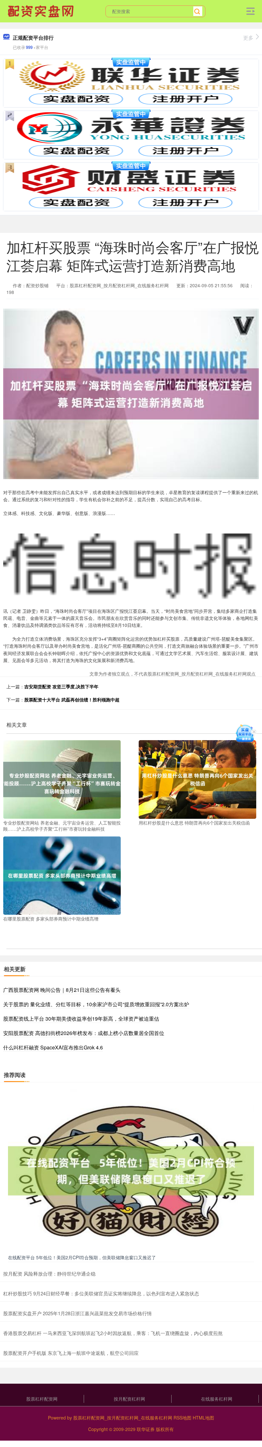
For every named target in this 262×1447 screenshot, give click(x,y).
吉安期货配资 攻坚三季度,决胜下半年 (61, 686)
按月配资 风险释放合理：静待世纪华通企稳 (49, 1273)
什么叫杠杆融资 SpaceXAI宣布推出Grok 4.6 (53, 1047)
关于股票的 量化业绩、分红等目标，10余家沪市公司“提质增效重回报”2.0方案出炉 (96, 1004)
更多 (248, 37)
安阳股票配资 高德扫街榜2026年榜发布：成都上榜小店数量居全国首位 (83, 1033)
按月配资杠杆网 (129, 1399)
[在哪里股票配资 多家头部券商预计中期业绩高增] (62, 875)
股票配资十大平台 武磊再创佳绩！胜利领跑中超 (71, 699)
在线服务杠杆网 (216, 1399)
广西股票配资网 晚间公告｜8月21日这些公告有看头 (61, 989)
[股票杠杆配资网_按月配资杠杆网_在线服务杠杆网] (41, 10)
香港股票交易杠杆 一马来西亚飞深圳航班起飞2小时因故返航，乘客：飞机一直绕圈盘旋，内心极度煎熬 (113, 1333)
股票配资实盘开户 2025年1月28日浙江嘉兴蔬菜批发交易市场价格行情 (77, 1313)
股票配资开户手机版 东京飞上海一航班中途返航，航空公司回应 (71, 1352)
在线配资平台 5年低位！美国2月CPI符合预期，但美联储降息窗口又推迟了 (82, 1257)
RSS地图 (182, 1417)
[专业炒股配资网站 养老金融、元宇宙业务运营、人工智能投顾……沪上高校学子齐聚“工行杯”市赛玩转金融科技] (62, 779)
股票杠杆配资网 (42, 1399)
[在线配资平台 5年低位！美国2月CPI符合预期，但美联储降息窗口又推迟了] (131, 1170)
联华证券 (146, 1429)
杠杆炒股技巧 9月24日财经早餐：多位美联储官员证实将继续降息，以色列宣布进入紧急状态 (101, 1293)
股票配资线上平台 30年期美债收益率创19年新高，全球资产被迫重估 (81, 1018)
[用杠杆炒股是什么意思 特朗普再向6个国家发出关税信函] (197, 779)
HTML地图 (203, 1417)
